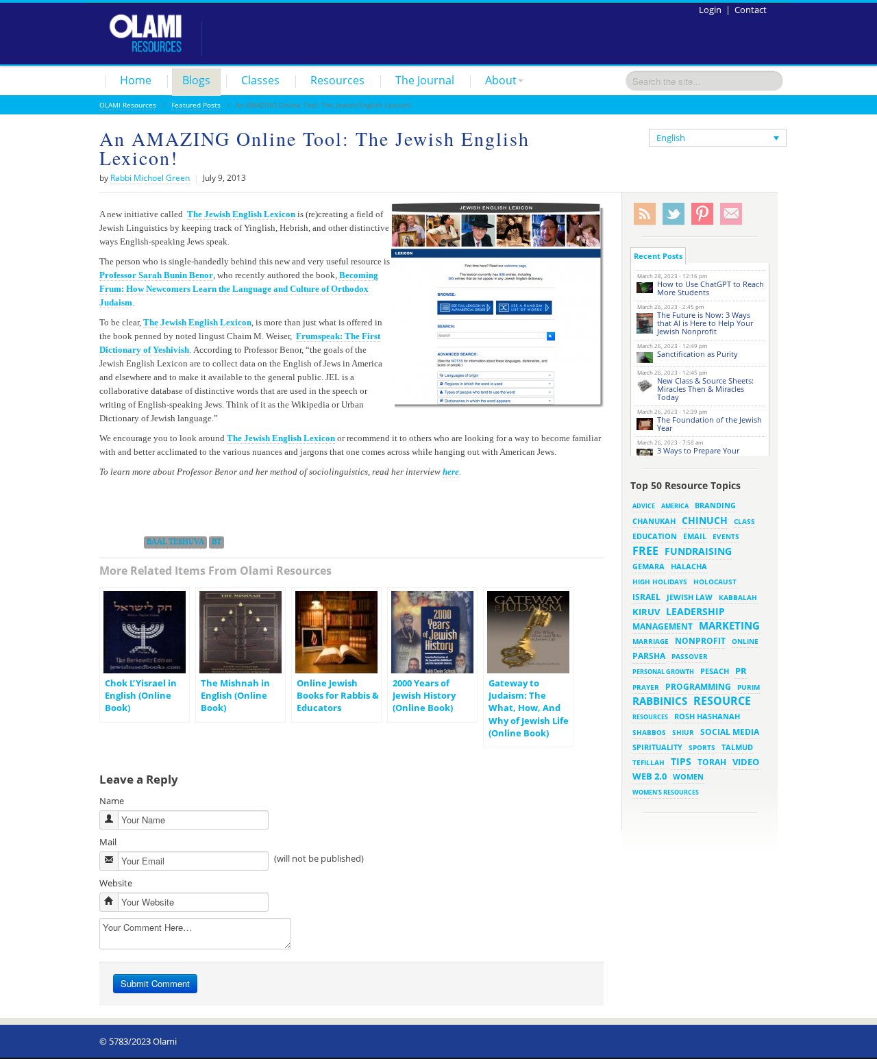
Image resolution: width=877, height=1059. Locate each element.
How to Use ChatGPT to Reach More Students (710, 288)
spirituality (657, 747)
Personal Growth (663, 671)
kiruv (646, 612)
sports (702, 747)
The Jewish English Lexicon (241, 214)
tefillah (648, 762)
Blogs (196, 80)
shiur (683, 732)
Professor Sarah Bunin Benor (156, 275)
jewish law (690, 597)
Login (710, 9)
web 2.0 (649, 776)
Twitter (673, 214)
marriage (650, 641)
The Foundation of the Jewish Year (709, 423)
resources (650, 716)
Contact (750, 9)
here (451, 471)
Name (111, 801)
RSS (645, 214)
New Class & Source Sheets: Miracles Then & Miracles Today (705, 388)
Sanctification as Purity (697, 354)
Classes (260, 80)
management (662, 626)
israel (646, 596)
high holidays (659, 581)
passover (689, 656)
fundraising (698, 551)
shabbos (649, 732)
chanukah (654, 521)
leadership (695, 611)
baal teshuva (175, 542)
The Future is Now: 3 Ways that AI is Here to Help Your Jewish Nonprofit (705, 323)
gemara (648, 566)
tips (681, 761)
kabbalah (738, 597)
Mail (107, 842)
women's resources (665, 792)
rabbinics (659, 701)
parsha (648, 656)
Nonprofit (700, 641)
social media (729, 731)
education (654, 536)
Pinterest (702, 214)
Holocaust (715, 581)
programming (698, 687)
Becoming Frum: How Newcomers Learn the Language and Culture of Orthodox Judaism (238, 289)
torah (711, 762)
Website (115, 883)
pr (741, 670)
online (745, 641)
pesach (714, 671)
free (645, 550)
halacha (689, 566)
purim (748, 687)
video (745, 762)
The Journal (424, 80)
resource (722, 700)
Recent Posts (658, 256)
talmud (737, 747)
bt (216, 542)
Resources (337, 80)
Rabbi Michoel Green (150, 178)
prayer (645, 687)
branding (715, 505)
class (744, 521)
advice (643, 505)
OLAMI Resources (127, 105)
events (726, 536)
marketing (729, 625)
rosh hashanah (707, 716)
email (694, 536)
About (501, 80)
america (675, 505)
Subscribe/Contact (731, 214)
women (688, 777)
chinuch (705, 520)
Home (135, 80)
